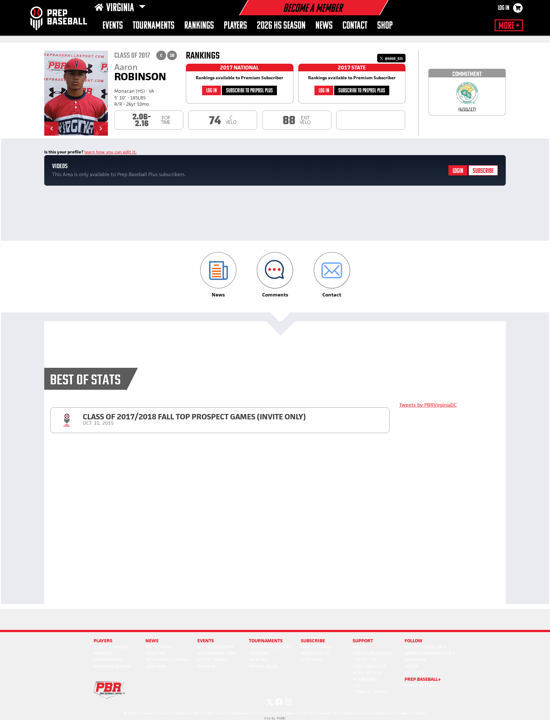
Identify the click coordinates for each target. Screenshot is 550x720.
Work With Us (367, 672)
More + (508, 26)
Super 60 (206, 666)
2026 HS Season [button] (281, 26)
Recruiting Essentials (168, 659)
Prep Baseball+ (316, 647)
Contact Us (365, 659)
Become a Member (312, 9)
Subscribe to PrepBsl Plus (249, 91)
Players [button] (235, 26)
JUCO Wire (155, 666)
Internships (365, 679)
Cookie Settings (421, 685)
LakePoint (259, 653)
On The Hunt (158, 647)
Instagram (415, 659)
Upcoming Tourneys (270, 647)
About (359, 647)
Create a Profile (111, 647)
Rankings (199, 26)
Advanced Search (112, 666)
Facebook (415, 672)
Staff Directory (369, 666)
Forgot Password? (372, 653)
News (324, 26)
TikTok (411, 666)
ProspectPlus (315, 653)
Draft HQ (155, 653)
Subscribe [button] (313, 641)
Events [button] (112, 26)
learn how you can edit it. (110, 152)
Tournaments (153, 26)
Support (363, 641)
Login (458, 171)
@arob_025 (393, 59)
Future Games (212, 659)
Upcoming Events (215, 647)
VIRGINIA (121, 8)
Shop (385, 26)
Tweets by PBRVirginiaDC (428, 405)
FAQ (356, 685)
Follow (413, 641)
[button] (51, 129)
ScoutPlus (312, 659)
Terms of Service (370, 692)
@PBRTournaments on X (430, 653)
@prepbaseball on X (426, 647)
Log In (503, 8)
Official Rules (263, 666)
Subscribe (483, 171)
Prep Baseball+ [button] (423, 679)
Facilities (258, 659)
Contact (354, 26)
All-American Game (216, 653)
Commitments (108, 659)
